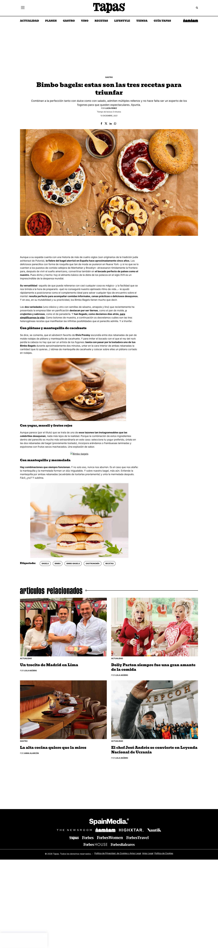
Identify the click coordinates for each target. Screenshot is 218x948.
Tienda (141, 21)
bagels (45, 563)
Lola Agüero (30, 670)
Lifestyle (122, 21)
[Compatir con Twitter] (106, 124)
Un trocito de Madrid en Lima (49, 665)
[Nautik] (154, 830)
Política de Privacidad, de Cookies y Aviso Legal (117, 853)
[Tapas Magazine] (74, 838)
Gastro (69, 21)
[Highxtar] (131, 829)
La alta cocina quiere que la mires (53, 748)
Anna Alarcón (31, 753)
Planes (51, 21)
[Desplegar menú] (23, 8)
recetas (109, 563)
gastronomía (92, 563)
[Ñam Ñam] (105, 829)
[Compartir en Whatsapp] (115, 124)
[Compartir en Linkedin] (110, 124)
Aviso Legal (147, 853)
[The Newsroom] (74, 830)
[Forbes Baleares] (122, 844)
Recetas (101, 21)
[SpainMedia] (109, 822)
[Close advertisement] (44, 936)
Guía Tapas (162, 21)
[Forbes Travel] (110, 837)
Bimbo (58, 563)
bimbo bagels (73, 563)
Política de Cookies (163, 853)
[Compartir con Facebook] (101, 124)
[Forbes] (88, 837)
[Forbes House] (95, 844)
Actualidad (29, 21)
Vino (84, 21)
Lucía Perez (111, 108)
